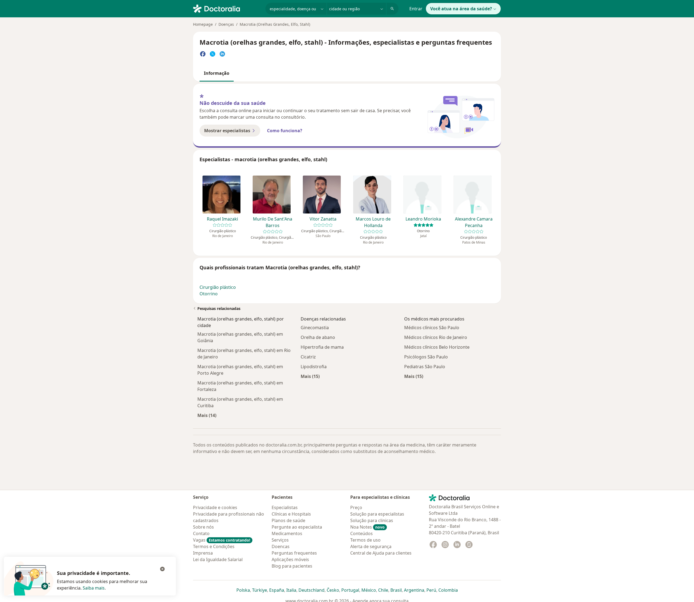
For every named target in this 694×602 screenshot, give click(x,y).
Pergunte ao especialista (297, 527)
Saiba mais (94, 588)
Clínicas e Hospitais (291, 514)
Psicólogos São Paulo (426, 357)
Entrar (415, 9)
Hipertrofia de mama (322, 347)
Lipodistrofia (314, 367)
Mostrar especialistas (227, 131)
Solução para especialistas (377, 514)
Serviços (280, 540)
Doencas (281, 546)
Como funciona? (284, 131)
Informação (216, 73)
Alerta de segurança (370, 546)
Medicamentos (287, 533)
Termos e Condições (213, 546)
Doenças (226, 24)
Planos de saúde (288, 520)
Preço (356, 507)
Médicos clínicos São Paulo (431, 328)
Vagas (221, 540)
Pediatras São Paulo (424, 367)
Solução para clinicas (371, 520)
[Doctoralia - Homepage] (227, 8)
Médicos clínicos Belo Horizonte (437, 347)
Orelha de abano (318, 337)
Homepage (203, 24)
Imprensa (203, 553)
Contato (201, 533)
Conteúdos (361, 533)
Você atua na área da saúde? (461, 9)
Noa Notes (367, 527)
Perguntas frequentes (294, 553)
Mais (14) (206, 415)
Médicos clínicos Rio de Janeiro (435, 337)
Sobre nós (203, 527)
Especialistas (285, 507)
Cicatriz (308, 357)
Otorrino (209, 294)
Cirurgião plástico (218, 287)
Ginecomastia (315, 328)
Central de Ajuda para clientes (381, 553)
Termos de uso (365, 540)
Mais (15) (310, 376)
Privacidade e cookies (215, 507)
